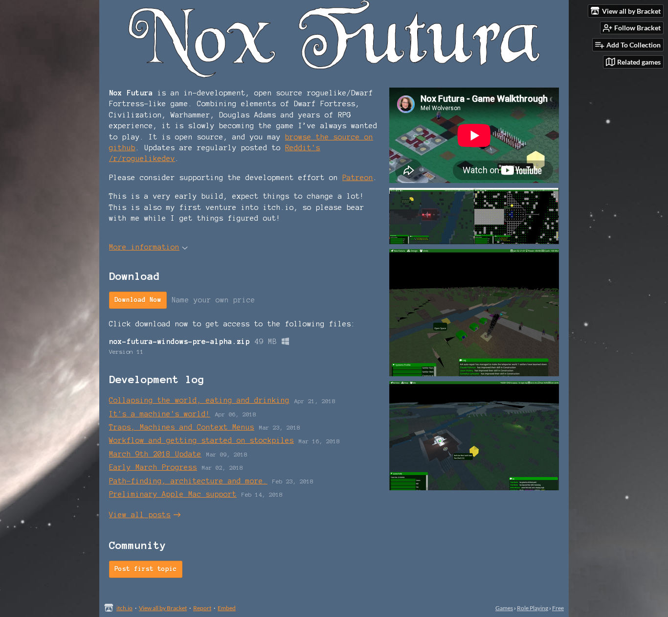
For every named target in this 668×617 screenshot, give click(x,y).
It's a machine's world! (159, 414)
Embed (227, 608)
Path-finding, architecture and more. (188, 481)
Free (558, 608)
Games (504, 608)
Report (202, 608)
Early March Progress (153, 467)
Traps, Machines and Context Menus (181, 427)
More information (144, 247)
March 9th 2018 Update (155, 454)
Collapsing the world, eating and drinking (199, 400)
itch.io (124, 608)
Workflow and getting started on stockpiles (201, 440)
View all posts (140, 515)
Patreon (357, 178)
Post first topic (145, 569)
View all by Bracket (163, 608)
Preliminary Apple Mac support (173, 494)
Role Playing (532, 608)
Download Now (137, 300)
